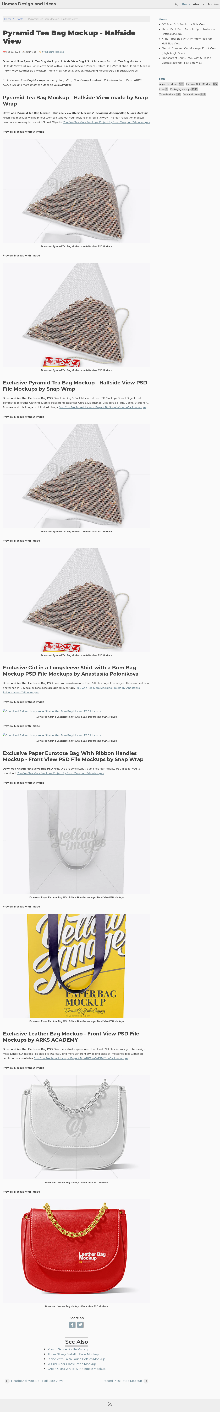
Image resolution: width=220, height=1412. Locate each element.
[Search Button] (176, 4)
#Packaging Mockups (53, 51)
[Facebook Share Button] (72, 1325)
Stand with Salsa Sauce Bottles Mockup (76, 1359)
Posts (186, 4)
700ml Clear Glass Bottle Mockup (72, 1364)
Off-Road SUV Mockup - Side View (183, 24)
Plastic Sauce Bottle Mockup (68, 1349)
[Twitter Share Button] (80, 1325)
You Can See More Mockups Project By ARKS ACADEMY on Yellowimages (81, 1058)
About (197, 4)
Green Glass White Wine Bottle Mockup (77, 1369)
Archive (213, 4)
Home (8, 19)
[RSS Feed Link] (110, 1405)
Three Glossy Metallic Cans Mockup (73, 1354)
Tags (162, 78)
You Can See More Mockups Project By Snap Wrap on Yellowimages (106, 122)
